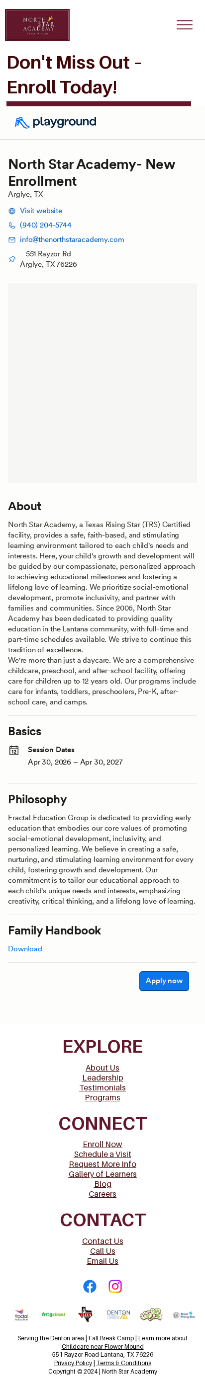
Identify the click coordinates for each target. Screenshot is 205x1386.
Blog (102, 1184)
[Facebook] (90, 1286)
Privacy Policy (73, 1363)
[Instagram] (115, 1286)
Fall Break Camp (111, 1338)
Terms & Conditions (124, 1363)
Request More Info (102, 1164)
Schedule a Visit (102, 1154)
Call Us (102, 1251)
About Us (102, 1068)
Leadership (102, 1077)
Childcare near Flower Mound (103, 1346)
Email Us (102, 1261)
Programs (102, 1097)
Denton (61, 1338)
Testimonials (102, 1087)
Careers (102, 1194)
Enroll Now (102, 1144)
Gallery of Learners (103, 1174)
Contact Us (102, 1241)
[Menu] (185, 25)
